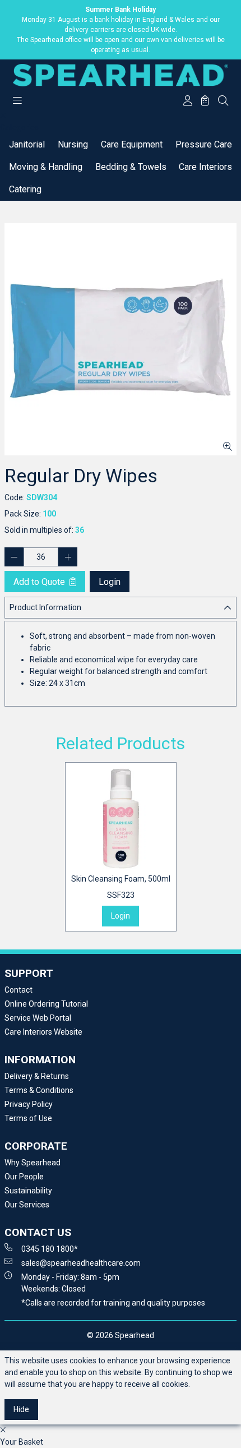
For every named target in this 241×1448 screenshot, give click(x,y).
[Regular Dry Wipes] (120, 339)
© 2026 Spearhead (120, 1335)
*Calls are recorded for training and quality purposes (113, 1302)
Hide (21, 1409)
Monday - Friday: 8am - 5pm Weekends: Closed (70, 1282)
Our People (24, 1176)
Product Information (45, 607)
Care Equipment (132, 144)
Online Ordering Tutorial (46, 1003)
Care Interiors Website (43, 1031)
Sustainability (28, 1190)
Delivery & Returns (36, 1076)
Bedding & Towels (130, 167)
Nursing (73, 144)
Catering (25, 189)
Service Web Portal (37, 1017)
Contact (18, 989)
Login (110, 582)
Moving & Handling (45, 167)
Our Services (26, 1204)
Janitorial (27, 144)
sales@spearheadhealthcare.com (81, 1262)
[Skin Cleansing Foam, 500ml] (121, 818)
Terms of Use (28, 1118)
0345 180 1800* (49, 1248)
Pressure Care (203, 144)
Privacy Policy (28, 1104)
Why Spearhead (32, 1162)
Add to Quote (40, 582)
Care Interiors (205, 167)
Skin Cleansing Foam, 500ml (120, 887)
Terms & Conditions (38, 1090)
